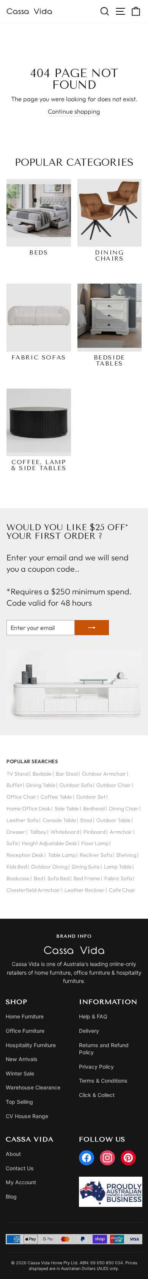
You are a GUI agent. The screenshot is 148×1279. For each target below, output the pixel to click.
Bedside (42, 773)
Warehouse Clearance (33, 1087)
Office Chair (21, 796)
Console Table (59, 820)
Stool (86, 820)
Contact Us (20, 1168)
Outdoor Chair (113, 785)
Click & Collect (97, 1095)
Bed (38, 878)
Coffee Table (56, 796)
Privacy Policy (96, 1066)
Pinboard (94, 831)
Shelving (126, 855)
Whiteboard (64, 831)
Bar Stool (67, 773)
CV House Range (27, 1116)
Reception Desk (25, 855)
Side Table (67, 808)
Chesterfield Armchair (33, 890)
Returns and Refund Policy (104, 1049)
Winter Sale (20, 1073)
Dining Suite (86, 866)
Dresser (15, 831)
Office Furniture (25, 1031)
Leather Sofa (22, 820)
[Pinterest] (128, 1157)
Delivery (89, 1031)
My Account (21, 1182)
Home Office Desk (28, 808)
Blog (11, 1196)
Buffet (14, 785)
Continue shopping (74, 111)
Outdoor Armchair (104, 773)
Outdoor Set (90, 796)
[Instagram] (107, 1157)
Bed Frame (87, 878)
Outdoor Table (113, 820)
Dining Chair (124, 808)
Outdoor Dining (49, 866)
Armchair (121, 831)
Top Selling (19, 1101)
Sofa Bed (58, 878)
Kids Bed (16, 866)
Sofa (12, 843)
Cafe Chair (122, 890)
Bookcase (18, 878)
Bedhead (94, 808)
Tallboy (38, 831)
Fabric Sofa (118, 878)
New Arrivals (22, 1059)
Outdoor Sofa (76, 785)
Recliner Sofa (96, 855)
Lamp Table (118, 866)
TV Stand (17, 773)
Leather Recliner (85, 890)
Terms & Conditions (103, 1080)
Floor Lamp (95, 843)
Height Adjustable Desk (49, 843)
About (13, 1154)
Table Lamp (62, 855)
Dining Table (40, 785)
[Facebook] (86, 1157)
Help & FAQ (93, 1016)
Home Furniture (25, 1016)
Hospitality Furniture (31, 1045)
